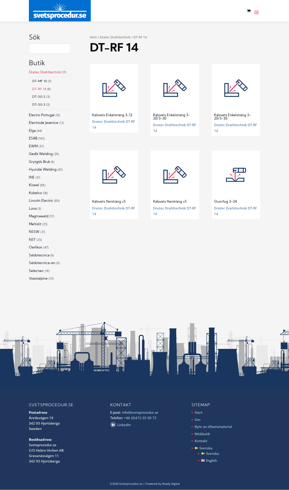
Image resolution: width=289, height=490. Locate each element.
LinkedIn (124, 425)
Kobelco (35, 193)
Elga (32, 131)
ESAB (33, 138)
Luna (33, 209)
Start (199, 412)
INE (32, 177)
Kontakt (201, 441)
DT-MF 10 (39, 81)
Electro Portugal (41, 115)
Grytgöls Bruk (39, 162)
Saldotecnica (39, 255)
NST (32, 240)
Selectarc (36, 271)
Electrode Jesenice (43, 123)
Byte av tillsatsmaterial (213, 426)
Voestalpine (38, 279)
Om (197, 419)
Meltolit (35, 224)
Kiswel (34, 185)
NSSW (34, 232)
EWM (33, 146)
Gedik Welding (41, 154)
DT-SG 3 (38, 105)
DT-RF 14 (39, 89)
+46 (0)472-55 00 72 (140, 418)
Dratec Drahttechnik (115, 37)
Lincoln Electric (41, 201)
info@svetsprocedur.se (140, 412)
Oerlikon (35, 247)
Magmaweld (38, 216)
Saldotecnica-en (42, 263)
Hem (93, 37)
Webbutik (202, 434)
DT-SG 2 (38, 97)
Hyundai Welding (42, 170)
